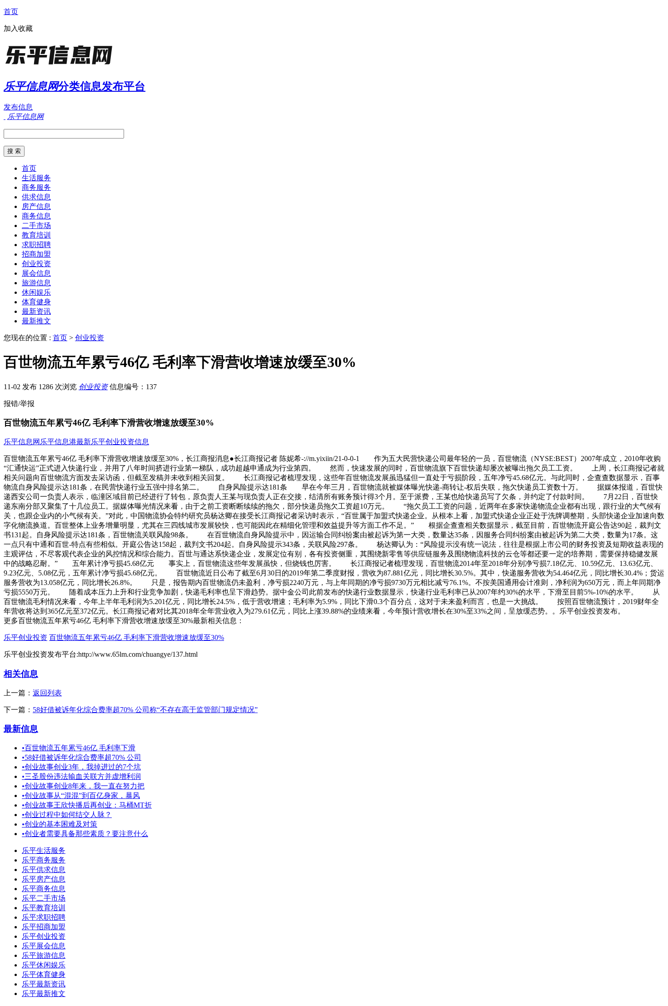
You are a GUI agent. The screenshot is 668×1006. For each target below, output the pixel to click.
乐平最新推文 (43, 993)
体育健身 (36, 302)
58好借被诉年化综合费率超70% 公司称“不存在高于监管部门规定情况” (145, 710)
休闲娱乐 (36, 292)
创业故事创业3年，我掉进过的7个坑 (81, 767)
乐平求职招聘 (43, 917)
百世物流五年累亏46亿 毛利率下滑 (78, 748)
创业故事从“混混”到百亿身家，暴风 (81, 795)
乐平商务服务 (43, 860)
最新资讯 (36, 311)
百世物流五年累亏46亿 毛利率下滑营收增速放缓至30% (136, 637)
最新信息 (21, 728)
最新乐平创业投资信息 (112, 442)
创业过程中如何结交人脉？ (67, 814)
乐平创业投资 (25, 637)
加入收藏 (18, 28)
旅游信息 (36, 283)
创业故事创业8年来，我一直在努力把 (83, 786)
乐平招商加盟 (43, 927)
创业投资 (36, 264)
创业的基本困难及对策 (59, 824)
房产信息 (36, 206)
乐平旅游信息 (43, 955)
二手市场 (36, 225)
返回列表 (47, 693)
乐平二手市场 (43, 898)
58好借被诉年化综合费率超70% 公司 (81, 757)
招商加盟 (36, 254)
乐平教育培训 (43, 908)
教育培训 (36, 235)
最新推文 (36, 321)
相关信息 (21, 674)
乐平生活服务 (43, 850)
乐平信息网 (22, 442)
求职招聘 (36, 244)
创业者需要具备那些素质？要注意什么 (85, 834)
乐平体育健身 (43, 974)
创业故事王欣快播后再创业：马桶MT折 (87, 805)
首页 (11, 11)
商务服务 (36, 187)
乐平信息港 (58, 442)
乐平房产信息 (43, 879)
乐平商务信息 (43, 888)
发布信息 (18, 107)
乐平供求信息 (43, 869)
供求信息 (36, 197)
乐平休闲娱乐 (43, 965)
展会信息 (36, 273)
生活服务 (36, 178)
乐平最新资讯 (43, 984)
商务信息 (36, 216)
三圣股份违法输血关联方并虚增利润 (81, 776)
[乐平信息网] (60, 65)
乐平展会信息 (43, 946)
